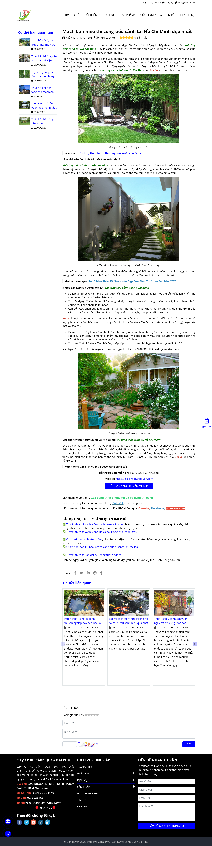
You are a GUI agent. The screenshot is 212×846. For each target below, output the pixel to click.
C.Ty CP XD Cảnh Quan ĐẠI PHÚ (43, 760)
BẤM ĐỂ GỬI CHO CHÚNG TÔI (167, 826)
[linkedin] (47, 822)
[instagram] (40, 822)
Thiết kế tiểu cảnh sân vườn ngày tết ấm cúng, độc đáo (171, 621)
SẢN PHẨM (127, 15)
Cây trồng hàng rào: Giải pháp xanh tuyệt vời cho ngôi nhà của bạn (44, 74)
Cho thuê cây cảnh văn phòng (84, 539)
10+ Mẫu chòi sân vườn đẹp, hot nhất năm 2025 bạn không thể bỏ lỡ (44, 106)
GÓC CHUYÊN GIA (151, 15)
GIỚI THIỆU (91, 15)
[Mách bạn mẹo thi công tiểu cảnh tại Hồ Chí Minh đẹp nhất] (24, 15)
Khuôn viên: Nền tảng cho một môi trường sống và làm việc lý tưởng (43, 90)
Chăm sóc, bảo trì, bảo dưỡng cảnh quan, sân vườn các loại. (102, 547)
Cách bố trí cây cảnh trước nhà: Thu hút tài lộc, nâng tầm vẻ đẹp (43, 43)
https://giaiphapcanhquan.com (134, 478)
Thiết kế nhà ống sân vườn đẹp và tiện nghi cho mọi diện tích (44, 59)
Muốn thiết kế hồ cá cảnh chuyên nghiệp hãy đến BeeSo (82, 621)
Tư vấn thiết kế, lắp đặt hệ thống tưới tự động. (94, 555)
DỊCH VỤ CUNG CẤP (93, 760)
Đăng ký (168, 2)
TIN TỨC (171, 15)
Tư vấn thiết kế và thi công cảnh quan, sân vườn (95, 524)
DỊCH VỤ (109, 15)
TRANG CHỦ (72, 15)
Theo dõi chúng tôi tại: (36, 815)
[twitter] (26, 822)
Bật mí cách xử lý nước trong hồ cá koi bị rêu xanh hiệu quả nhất (128, 621)
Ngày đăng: (72, 37)
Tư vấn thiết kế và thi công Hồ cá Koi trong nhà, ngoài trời (101, 532)
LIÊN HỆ (185, 15)
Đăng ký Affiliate (186, 2)
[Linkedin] (88, 573)
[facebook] (19, 822)
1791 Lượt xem (108, 37)
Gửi (189, 744)
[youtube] (33, 822)
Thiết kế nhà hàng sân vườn (42, 121)
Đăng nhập (153, 2)
